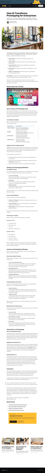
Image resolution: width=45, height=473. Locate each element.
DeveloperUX (11, 161)
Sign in (36, 5)
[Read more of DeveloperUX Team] (8, 22)
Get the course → (13, 421)
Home (10, 5)
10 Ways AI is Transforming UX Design (16, 408)
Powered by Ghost (40, 470)
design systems (25, 127)
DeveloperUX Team (13, 21)
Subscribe (40, 5)
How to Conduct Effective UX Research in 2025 (17, 406)
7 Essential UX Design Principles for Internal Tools (18, 404)
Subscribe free (20, 421)
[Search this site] (33, 6)
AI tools (17, 54)
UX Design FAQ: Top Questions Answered (16, 410)
